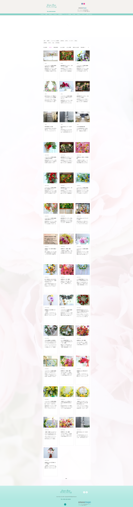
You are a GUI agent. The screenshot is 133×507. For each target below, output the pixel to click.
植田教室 (45, 42)
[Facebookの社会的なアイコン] (82, 3)
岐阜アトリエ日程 (76, 47)
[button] (55, 14)
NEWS (50, 47)
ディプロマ (71, 40)
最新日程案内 (56, 47)
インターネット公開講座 (55, 40)
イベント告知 (62, 47)
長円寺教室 (57, 42)
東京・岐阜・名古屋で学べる (51, 6)
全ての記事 (45, 47)
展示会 (76, 40)
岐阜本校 (62, 40)
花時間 (48, 40)
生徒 (53, 42)
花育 (44, 40)
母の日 (49, 42)
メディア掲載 (68, 47)
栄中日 (66, 40)
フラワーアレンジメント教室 (51, 7)
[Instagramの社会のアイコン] (84, 3)
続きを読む (82, 47)
